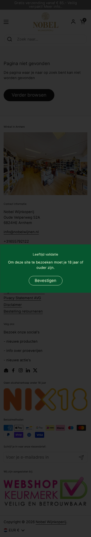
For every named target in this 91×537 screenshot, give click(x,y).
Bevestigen (45, 280)
